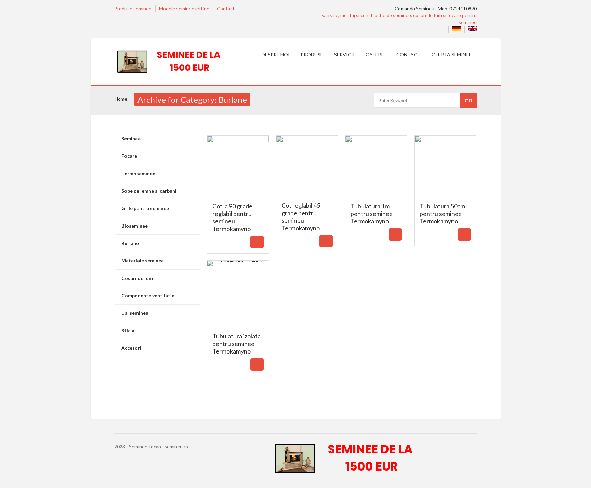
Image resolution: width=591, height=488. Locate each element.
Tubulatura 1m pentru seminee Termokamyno (376, 212)
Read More (257, 242)
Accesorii (132, 348)
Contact (226, 8)
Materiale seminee (142, 261)
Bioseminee (134, 226)
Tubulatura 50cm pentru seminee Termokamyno (445, 212)
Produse (312, 54)
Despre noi (276, 54)
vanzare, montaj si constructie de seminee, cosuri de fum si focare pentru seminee (399, 18)
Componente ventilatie (147, 295)
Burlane (130, 243)
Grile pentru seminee (145, 208)
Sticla (127, 330)
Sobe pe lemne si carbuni (148, 191)
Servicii (344, 54)
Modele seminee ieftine (184, 8)
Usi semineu (134, 313)
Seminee (131, 138)
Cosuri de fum (137, 278)
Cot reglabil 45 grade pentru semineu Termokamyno (307, 216)
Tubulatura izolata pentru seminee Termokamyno (238, 342)
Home (121, 99)
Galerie (375, 54)
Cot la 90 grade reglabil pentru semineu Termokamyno (238, 216)
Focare (129, 156)
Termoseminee (138, 173)
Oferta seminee (452, 54)
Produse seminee (133, 8)
